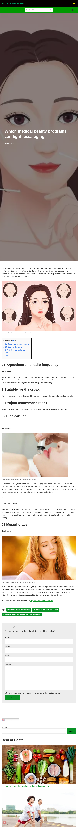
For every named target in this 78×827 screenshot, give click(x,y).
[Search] (51, 10)
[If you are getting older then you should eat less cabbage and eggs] (39, 765)
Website (7, 656)
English (7, 720)
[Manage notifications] (4, 822)
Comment (9, 665)
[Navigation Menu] (74, 3)
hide (13, 340)
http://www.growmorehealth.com (41, 601)
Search (4, 727)
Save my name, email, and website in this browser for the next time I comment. (34, 693)
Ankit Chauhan (11, 143)
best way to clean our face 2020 (18, 610)
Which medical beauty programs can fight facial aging (22, 614)
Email (7, 647)
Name (7, 638)
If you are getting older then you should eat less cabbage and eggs (25, 786)
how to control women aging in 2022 (45, 610)
